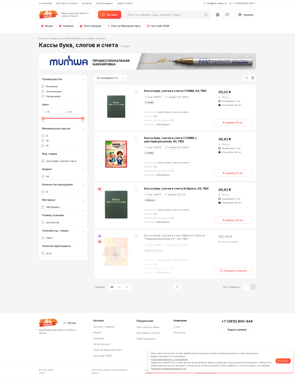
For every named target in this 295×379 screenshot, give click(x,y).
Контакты (87, 3)
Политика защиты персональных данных (109, 371)
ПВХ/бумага (53, 207)
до (66, 111)
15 (47, 145)
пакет (49, 237)
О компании (45, 3)
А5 (47, 176)
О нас (177, 326)
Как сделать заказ (148, 327)
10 (47, 140)
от (45, 111)
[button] (242, 3)
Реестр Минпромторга (107, 350)
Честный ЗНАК (102, 355)
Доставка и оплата (67, 3)
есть (49, 253)
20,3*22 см (52, 222)
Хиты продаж (53, 91)
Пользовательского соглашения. (169, 359)
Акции (97, 332)
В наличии (52, 86)
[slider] (43, 118)
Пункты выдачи (104, 3)
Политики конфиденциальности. (168, 368)
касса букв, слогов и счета (61, 161)
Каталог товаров (103, 326)
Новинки (98, 338)
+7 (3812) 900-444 (237, 321)
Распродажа (53, 96)
